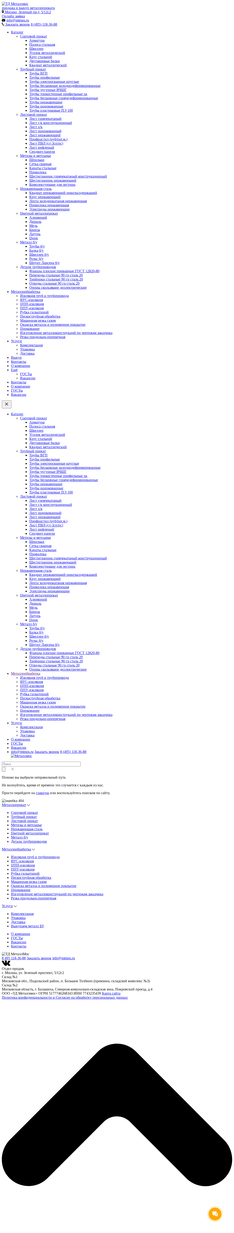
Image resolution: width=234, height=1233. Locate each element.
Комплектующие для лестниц (52, 184)
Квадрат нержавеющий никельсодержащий (63, 193)
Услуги (16, 341)
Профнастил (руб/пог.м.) (48, 139)
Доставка (27, 353)
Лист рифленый (41, 147)
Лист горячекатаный (45, 119)
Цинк (33, 238)
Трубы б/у (37, 246)
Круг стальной (40, 57)
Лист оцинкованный (45, 131)
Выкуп (16, 357)
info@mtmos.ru (22, 752)
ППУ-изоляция (32, 308)
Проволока (37, 172)
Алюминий (38, 217)
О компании (20, 366)
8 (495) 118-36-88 (44, 24)
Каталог (17, 32)
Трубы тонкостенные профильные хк (58, 94)
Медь (33, 226)
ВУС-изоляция (31, 300)
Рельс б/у (36, 259)
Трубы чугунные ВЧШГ (48, 90)
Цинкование (30, 329)
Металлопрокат (14, 805)
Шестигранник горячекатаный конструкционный (68, 176)
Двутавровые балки (44, 61)
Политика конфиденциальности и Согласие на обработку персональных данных (65, 997)
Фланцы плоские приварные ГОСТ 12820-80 (64, 271)
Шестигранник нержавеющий (52, 180)
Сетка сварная (40, 164)
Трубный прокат (33, 69)
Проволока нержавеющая (49, 205)
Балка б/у (36, 250)
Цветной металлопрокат (39, 213)
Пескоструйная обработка (40, 316)
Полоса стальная (42, 44)
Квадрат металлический (48, 65)
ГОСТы (26, 374)
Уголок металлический (47, 53)
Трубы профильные (44, 77)
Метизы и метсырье (35, 156)
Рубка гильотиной (34, 312)
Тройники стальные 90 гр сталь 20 (56, 279)
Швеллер (36, 49)
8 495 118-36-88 (14, 958)
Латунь (34, 234)
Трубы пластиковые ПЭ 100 (51, 110)
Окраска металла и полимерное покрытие (52, 324)
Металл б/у (28, 242)
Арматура (37, 40)
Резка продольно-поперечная (42, 337)
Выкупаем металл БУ (27, 926)
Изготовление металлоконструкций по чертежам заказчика (66, 333)
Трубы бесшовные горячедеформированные (63, 98)
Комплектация (31, 345)
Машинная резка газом (38, 320)
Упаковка (27, 349)
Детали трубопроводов (38, 267)
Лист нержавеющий (45, 135)
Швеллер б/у (39, 254)
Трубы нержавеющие (45, 102)
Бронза (34, 230)
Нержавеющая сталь (36, 189)
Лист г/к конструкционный (50, 123)
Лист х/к (36, 127)
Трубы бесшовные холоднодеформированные (65, 86)
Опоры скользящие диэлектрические (58, 287)
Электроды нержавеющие (49, 209)
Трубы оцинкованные (46, 106)
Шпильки (36, 160)
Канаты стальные (42, 168)
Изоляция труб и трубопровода (44, 296)
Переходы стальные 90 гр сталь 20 (56, 275)
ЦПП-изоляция (32, 304)
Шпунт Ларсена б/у (44, 263)
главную (42, 793)
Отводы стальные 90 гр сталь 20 (54, 283)
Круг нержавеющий (45, 197)
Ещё (14, 370)
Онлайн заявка (13, 16)
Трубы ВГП (38, 73)
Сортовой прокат (33, 36)
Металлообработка (25, 292)
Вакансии (27, 378)
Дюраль (35, 222)
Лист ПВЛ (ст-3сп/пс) (46, 143)
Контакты (18, 362)
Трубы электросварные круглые (54, 82)
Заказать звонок (47, 752)
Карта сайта (111, 993)
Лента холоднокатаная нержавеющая (58, 201)
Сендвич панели (42, 152)
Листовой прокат (33, 114)
